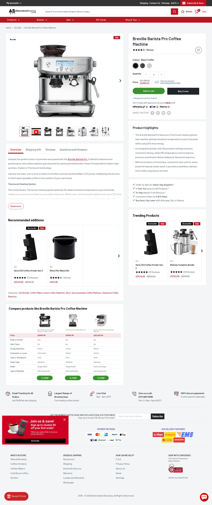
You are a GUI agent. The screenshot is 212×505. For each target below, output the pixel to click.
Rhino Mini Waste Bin (59, 270)
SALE (68, 293)
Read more (15, 206)
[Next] (120, 80)
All (137, 261)
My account (12, 2)
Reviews (50, 149)
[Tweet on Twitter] (163, 113)
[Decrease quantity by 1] (146, 75)
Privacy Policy (123, 463)
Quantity (137, 73)
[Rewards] (16, 496)
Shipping (144, 3)
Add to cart (148, 90)
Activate (35, 440)
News (118, 473)
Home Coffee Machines (54, 293)
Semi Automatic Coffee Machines (86, 293)
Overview (15, 149)
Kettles (14, 477)
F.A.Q (118, 459)
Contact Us (155, 3)
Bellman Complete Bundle (182, 264)
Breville (25, 293)
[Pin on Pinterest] (158, 113)
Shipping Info (33, 149)
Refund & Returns (72, 468)
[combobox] (111, 11)
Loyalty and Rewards (73, 477)
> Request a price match (145, 98)
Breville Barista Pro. (78, 159)
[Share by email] (169, 113)
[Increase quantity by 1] (161, 75)
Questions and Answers (73, 149)
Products (11, 19)
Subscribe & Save (195, 3)
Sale (68, 19)
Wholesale (68, 482)
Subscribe (157, 416)
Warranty (67, 473)
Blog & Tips (131, 19)
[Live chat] (204, 497)
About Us (120, 468)
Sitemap (165, 3)
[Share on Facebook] (152, 113)
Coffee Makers (36, 293)
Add (46, 378)
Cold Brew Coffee (19, 473)
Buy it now (183, 91)
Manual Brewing (19, 459)
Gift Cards (101, 19)
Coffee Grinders (19, 463)
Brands (40, 19)
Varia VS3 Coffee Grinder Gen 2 (149, 266)
